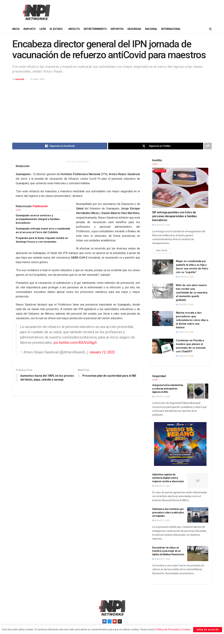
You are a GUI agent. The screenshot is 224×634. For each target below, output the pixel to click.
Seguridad (134, 29)
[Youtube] (115, 621)
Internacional (171, 29)
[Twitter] (109, 621)
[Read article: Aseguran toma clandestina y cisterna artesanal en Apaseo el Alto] (197, 391)
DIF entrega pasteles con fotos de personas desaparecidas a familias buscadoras (174, 216)
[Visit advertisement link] (180, 444)
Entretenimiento (95, 29)
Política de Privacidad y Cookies (173, 629)
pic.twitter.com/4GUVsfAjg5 (75, 342)
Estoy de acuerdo (208, 629)
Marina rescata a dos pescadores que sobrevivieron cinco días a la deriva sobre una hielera (192, 320)
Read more (163, 250)
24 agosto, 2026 (185, 304)
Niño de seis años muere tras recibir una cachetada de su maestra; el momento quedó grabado (192, 292)
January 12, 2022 (102, 352)
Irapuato (29, 29)
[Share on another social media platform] (208, 146)
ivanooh (19, 79)
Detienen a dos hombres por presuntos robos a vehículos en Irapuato (168, 512)
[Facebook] (104, 621)
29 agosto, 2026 (162, 396)
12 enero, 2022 (37, 79)
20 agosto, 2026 (185, 332)
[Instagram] (120, 621)
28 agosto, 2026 (162, 486)
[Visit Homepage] (36, 12)
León (43, 29)
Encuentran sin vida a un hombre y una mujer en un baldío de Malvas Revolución (168, 551)
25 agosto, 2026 (185, 277)
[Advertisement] (112, 107)
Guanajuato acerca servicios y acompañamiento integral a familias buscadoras (38, 219)
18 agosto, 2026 (185, 356)
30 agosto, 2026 (162, 225)
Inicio (16, 29)
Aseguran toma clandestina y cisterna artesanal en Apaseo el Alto (167, 388)
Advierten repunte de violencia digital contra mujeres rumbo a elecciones (168, 478)
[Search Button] (210, 29)
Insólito (74, 29)
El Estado (56, 29)
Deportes (117, 29)
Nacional (151, 29)
